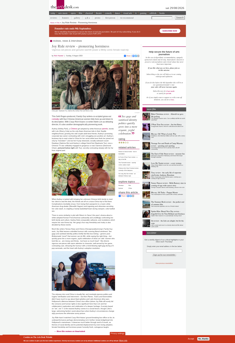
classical (89, 13)
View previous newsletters (164, 263)
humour (120, 188)
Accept (191, 339)
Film (58, 23)
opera (73, 13)
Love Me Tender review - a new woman (166, 163)
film (80, 13)
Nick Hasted (58, 56)
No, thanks (203, 339)
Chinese (74, 129)
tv (136, 13)
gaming (143, 13)
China (130, 188)
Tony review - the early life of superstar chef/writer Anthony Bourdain (166, 173)
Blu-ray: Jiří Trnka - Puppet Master (164, 192)
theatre (99, 13)
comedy (108, 13)
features (65, 17)
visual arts (127, 13)
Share (128, 56)
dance (117, 13)
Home (52, 23)
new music (63, 13)
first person (110, 17)
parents (105, 129)
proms (97, 17)
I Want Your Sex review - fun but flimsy (166, 124)
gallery (77, 17)
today (53, 13)
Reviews (121, 185)
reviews (53, 17)
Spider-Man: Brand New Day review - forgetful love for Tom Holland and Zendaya (168, 212)
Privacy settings (117, 333)
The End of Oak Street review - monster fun (168, 153)
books (162, 13)
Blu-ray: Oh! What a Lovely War (163, 134)
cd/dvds (153, 13)
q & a (87, 17)
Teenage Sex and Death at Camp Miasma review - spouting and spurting (167, 144)
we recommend (127, 17)
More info (123, 341)
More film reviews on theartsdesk (71, 331)
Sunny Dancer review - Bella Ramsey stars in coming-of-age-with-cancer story (168, 184)
